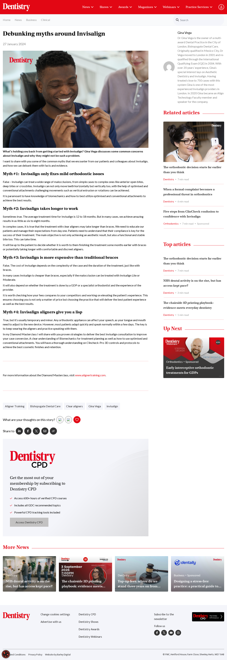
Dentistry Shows (88, 622)
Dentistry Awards (89, 629)
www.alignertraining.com (90, 375)
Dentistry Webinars (90, 636)
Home (6, 19)
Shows (104, 7)
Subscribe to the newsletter (164, 617)
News (86, 7)
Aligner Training (14, 406)
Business (31, 19)
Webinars (169, 7)
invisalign (112, 406)
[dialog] (6, 654)
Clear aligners (74, 406)
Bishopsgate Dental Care (45, 406)
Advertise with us (51, 622)
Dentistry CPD (87, 614)
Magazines (145, 7)
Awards (123, 7)
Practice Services (197, 7)
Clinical (45, 19)
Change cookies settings (55, 614)
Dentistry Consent (21, 5)
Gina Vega (94, 406)
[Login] (221, 7)
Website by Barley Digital (58, 655)
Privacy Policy (35, 655)
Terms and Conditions (14, 655)
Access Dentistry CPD (29, 522)
